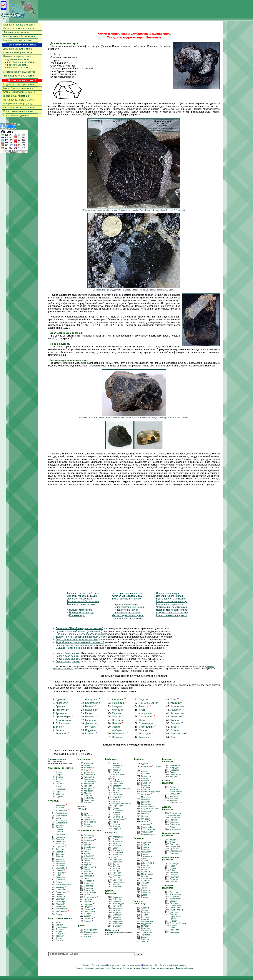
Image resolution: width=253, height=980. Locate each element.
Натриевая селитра (122, 803)
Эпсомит (117, 886)
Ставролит (146, 880)
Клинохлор (175, 817)
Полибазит (61, 879)
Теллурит (88, 899)
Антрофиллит (176, 894)
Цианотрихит (119, 882)
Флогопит (174, 800)
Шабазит (117, 926)
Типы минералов (57, 759)
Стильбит (117, 917)
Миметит (145, 813)
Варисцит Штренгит (145, 786)
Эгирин (59, 938)
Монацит (117, 716)
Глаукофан (175, 907)
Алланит (145, 908)
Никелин (117, 723)
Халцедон (88, 914)
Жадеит (59, 931)
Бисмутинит (92, 699)
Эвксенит (176, 723)
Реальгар (145, 706)
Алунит (116, 839)
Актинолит (174, 892)
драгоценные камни (17, 59)
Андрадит (174, 768)
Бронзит (59, 925)
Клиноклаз (146, 804)
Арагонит (117, 770)
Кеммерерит (175, 815)
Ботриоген (117, 850)
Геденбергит (61, 927)
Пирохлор (118, 737)
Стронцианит (119, 819)
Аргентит (60, 807)
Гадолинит (92, 709)
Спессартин (175, 774)
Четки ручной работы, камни (19, 99)
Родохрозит (118, 810)
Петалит (173, 875)
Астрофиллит (90, 930)
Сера (58, 792)
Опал (87, 878)
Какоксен (145, 799)
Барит (115, 848)
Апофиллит (175, 896)
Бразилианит (147, 780)
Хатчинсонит (178, 713)
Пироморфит (120, 733)
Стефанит (60, 897)
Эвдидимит (175, 932)
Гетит (86, 851)
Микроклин (175, 846)
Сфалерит (60, 899)
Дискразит (60, 844)
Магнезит (117, 799)
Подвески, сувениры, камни (18, 84)
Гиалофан (174, 844)
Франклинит (89, 819)
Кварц (87, 860)
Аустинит (145, 773)
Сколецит (117, 915)
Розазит (116, 812)
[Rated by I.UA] (25, 127)
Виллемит (145, 849)
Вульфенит (118, 854)
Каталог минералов (116, 965)
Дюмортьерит (147, 863)
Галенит (59, 829)
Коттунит (117, 706)
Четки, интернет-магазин (162, 968)
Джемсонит (61, 841)
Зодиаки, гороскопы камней (82, 596)
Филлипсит (118, 924)
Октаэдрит (89, 876)
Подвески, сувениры (167, 593)
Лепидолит (175, 794)
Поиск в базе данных (67, 653)
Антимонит (61, 805)
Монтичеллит (147, 874)
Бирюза (144, 778)
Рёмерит (117, 873)
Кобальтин (118, 703)
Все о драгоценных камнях (127, 593)
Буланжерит (61, 823)
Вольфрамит (90, 847)
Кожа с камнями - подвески (171, 615)
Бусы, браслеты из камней (18, 88)
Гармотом (117, 897)
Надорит (88, 795)
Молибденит (61, 868)
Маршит (88, 793)
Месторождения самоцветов (19, 71)
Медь (58, 781)
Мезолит (117, 910)
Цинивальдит (176, 802)
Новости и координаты (16, 115)
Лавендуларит (147, 806)
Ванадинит (146, 783)
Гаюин (172, 866)
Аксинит (145, 910)
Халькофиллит (148, 834)
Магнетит (88, 815)
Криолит (88, 786)
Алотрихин (118, 837)
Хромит (87, 824)
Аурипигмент (62, 813)
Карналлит (89, 777)
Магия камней (179, 965)
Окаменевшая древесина (91, 933)
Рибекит (173, 921)
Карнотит (91, 733)
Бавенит (173, 901)
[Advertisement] (134, 541)
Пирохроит (89, 888)
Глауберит (117, 859)
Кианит (144, 869)
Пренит (173, 919)
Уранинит (89, 909)
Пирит (58, 875)
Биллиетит (62, 733)
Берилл (61, 726)
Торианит (145, 737)
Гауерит (59, 831)
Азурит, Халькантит (118, 764)
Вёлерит (145, 847)
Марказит (118, 713)
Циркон (145, 895)
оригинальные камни (17, 67)
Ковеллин (60, 854)
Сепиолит (174, 822)
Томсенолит (89, 800)
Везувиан (145, 917)
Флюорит (88, 802)
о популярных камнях (18, 56)
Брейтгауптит (93, 703)
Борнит (59, 818)
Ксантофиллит (176, 791)
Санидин (174, 853)
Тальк (172, 927)
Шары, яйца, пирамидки (16, 95)
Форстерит (146, 890)
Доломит (117, 786)
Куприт (87, 869)
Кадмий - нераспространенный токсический (80, 642)
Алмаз (58, 772)
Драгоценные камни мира (17, 48)
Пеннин (173, 820)
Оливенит (146, 819)
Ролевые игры (77, 615)
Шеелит (116, 884)
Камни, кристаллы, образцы (19, 92)
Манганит (88, 873)
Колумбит (88, 862)
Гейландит (117, 899)
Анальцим (174, 863)
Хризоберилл (90, 822)
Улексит (116, 824)
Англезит (117, 846)
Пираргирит (61, 873)
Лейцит (173, 870)
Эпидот (144, 941)
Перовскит (89, 881)
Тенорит (88, 902)
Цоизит (144, 937)
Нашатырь (118, 720)
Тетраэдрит (146, 733)
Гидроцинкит (118, 783)
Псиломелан (90, 892)
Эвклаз (144, 897)
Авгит (58, 922)
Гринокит (60, 839)
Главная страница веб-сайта (19, 24)
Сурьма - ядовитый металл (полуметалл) (79, 631)
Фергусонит (89, 911)
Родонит (173, 925)
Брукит (87, 842)
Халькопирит (62, 909)
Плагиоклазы (176, 851)
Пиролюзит (89, 883)
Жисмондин (118, 904)
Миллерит (60, 865)
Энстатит (60, 940)
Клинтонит (174, 789)
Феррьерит (118, 921)
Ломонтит (117, 906)
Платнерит (89, 890)
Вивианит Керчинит (150, 792)
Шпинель (88, 826)
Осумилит (146, 928)
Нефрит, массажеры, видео (18, 103)
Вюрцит (59, 827)
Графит (60, 775)
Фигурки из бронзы (184, 968)
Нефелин (174, 872)
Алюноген (117, 841)
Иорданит (91, 730)
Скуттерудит (146, 723)
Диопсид (60, 929)
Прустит (144, 699)
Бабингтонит (175, 899)
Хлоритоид (146, 892)
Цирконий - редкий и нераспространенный (79, 634)
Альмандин (175, 765)
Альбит (173, 840)
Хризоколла (175, 829)
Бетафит (89, 838)
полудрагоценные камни (19, 62)
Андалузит (146, 842)
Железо (59, 777)
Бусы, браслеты (113, 968)
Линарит (116, 870)
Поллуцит (174, 877)
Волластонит (176, 905)
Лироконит (118, 709)
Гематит (88, 849)
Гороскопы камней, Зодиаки (18, 28)
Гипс (115, 857)
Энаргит (175, 726)
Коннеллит (89, 783)
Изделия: (79, 968)
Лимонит (88, 871)
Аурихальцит (119, 774)
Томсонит (117, 919)
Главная (86, 965)
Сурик (87, 817)
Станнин (60, 894)
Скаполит (174, 879)
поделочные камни (16, 64)
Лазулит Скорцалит (150, 808)
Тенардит (117, 877)
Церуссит (117, 828)
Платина (60, 783)
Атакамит (88, 763)
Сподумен (60, 934)
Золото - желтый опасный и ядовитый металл (81, 636)
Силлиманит (147, 878)
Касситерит (89, 858)
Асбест (175, 737)
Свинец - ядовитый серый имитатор (75, 645)
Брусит (87, 845)
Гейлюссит (118, 781)
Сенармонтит (147, 716)
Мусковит (174, 798)
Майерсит (88, 791)
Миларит (145, 926)
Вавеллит (145, 789)
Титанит (145, 883)
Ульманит (60, 904)
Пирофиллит (176, 916)
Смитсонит (118, 817)
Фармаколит (177, 706)
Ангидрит (117, 843)
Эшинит (175, 730)
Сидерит (117, 814)
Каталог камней (134, 965)
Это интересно (99, 965)
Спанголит (117, 875)
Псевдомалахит (148, 829)
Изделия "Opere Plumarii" (170, 596)
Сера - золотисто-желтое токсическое (77, 639)
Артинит (116, 772)
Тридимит (88, 907)
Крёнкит (116, 866)
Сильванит (61, 890)
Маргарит (174, 796)
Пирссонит (118, 806)
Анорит (173, 842)
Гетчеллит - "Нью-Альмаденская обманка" (79, 628)
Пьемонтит (146, 930)
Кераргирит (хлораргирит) (90, 780)
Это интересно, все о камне (18, 75)
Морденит (117, 908)
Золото (59, 779)
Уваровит (174, 776)
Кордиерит (146, 924)
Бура (115, 776)
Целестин (118, 880)
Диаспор (88, 853)
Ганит (86, 813)
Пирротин (60, 877)
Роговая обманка (178, 923)
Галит (87, 770)
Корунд (87, 865)
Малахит (117, 801)
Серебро (60, 794)
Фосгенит (117, 826)
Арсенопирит (62, 810)
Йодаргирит (89, 775)
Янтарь (87, 936)
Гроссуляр (174, 770)
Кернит (116, 792)
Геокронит (91, 716)
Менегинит (61, 861)
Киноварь (61, 849)
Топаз (144, 885)
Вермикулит (175, 813)
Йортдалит (146, 867)
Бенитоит (145, 912)
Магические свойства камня (19, 36)
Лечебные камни (163, 965)
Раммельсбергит (149, 703)
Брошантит (118, 852)
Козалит (59, 856)
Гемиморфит (147, 856)
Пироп (173, 772)
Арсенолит (62, 713)
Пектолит (174, 914)
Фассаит (60, 936)
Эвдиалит (145, 939)
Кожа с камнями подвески (18, 111)
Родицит (116, 808)
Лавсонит (145, 872)
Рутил (87, 895)
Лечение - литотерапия (16, 32)
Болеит (87, 765)
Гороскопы (148, 965)
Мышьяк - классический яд (71, 647)
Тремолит (174, 930)
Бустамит (174, 903)
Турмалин (145, 935)
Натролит (117, 912)
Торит (174, 699)
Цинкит (87, 916)
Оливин (144, 876)
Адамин (145, 763)
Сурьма (144, 730)
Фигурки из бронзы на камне (19, 107)
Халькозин (177, 709)
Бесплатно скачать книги (17, 40)
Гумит (144, 858)
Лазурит (173, 868)
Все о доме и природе (81, 612)
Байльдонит (63, 723)
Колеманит (118, 795)
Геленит (145, 854)
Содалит (174, 881)
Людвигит (117, 797)
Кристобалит (90, 867)
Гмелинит (117, 901)
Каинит (116, 864)
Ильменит (89, 856)
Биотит (173, 787)
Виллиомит (89, 768)
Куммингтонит (176, 910)
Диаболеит (89, 772)
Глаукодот (91, 720)
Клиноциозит (147, 921)
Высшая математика (80, 609)
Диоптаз (145, 919)
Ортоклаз (174, 848)
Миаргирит (61, 863)
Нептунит (174, 912)
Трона (115, 822)
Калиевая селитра (121, 788)
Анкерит (116, 768)
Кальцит (116, 790)
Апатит (144, 771)
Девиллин (117, 862)
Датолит (145, 861)
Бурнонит (60, 825)
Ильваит (145, 865)
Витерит (90, 706)
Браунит (145, 845)
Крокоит (116, 868)
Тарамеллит (147, 932)
